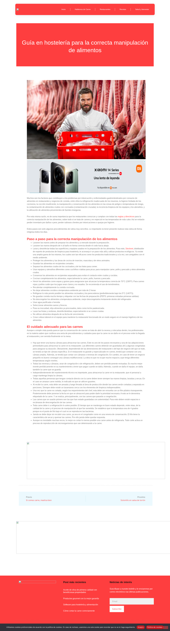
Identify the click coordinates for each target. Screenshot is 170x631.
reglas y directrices (126, 216)
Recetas (123, 9)
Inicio (63, 9)
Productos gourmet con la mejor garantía (81, 598)
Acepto (141, 627)
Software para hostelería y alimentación (80, 605)
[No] (165, 627)
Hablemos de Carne (83, 9)
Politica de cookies (154, 627)
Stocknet (129, 249)
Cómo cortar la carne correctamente (79, 611)
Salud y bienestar (142, 9)
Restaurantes (105, 9)
